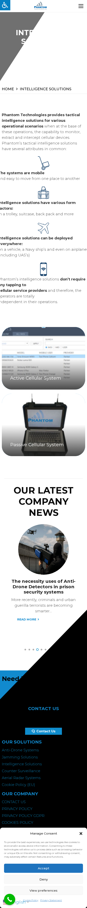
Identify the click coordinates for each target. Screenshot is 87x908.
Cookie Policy (30, 900)
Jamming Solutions (20, 757)
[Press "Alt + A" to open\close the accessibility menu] (5, 5)
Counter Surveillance (21, 771)
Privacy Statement (51, 900)
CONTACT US (14, 802)
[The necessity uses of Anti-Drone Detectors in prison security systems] (43, 527)
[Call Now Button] (9, 899)
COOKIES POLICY (17, 822)
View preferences (43, 890)
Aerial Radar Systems (21, 778)
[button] (81, 834)
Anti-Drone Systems (20, 750)
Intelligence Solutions (22, 764)
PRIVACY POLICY (17, 809)
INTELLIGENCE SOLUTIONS (45, 89)
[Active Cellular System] (43, 358)
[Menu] (81, 6)
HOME (8, 89)
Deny (43, 879)
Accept (43, 868)
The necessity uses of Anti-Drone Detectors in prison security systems (43, 587)
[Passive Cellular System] (43, 425)
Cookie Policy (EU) (18, 785)
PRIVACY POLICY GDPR (23, 815)
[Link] (40, 6)
